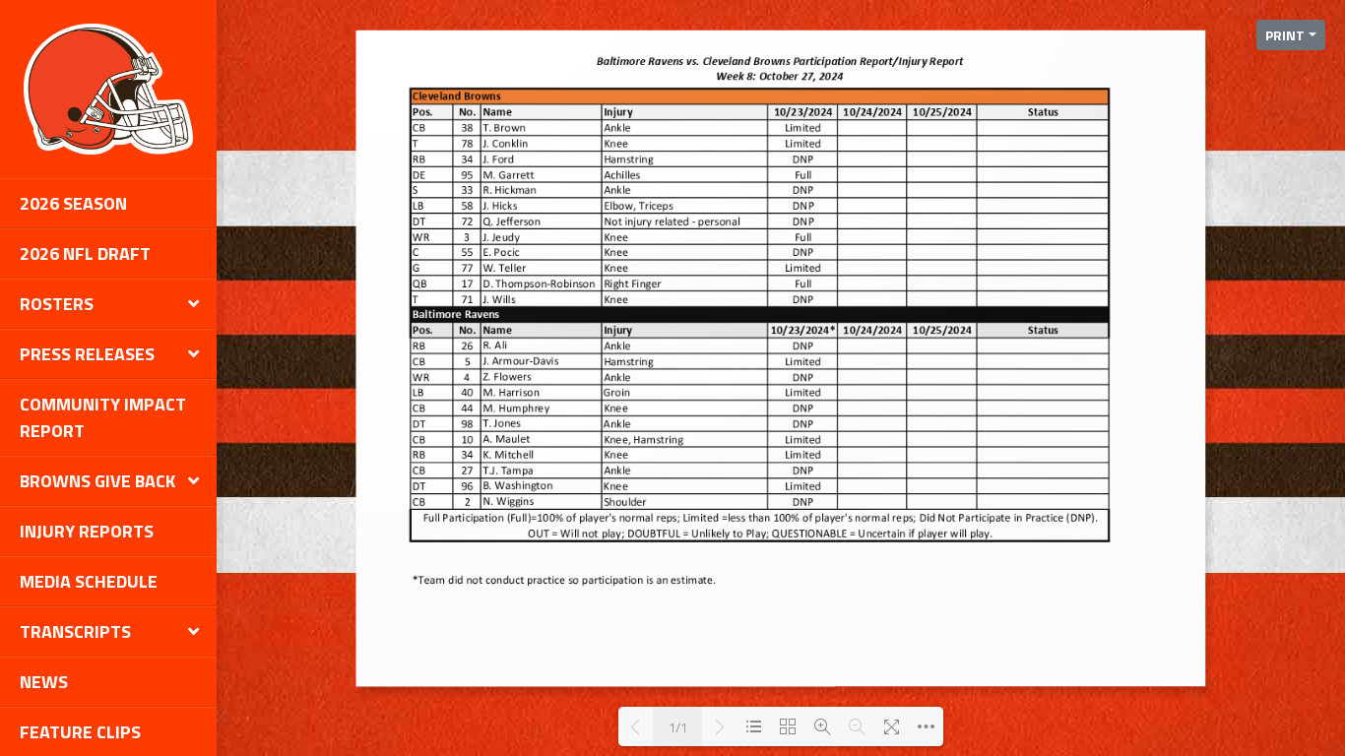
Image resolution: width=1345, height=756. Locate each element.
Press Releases (87, 354)
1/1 (678, 727)
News (44, 681)
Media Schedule (89, 581)
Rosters (57, 303)
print (1285, 35)
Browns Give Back (97, 481)
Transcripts (75, 631)
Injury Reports (87, 531)
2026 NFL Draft (85, 253)
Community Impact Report (103, 417)
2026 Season (73, 203)
